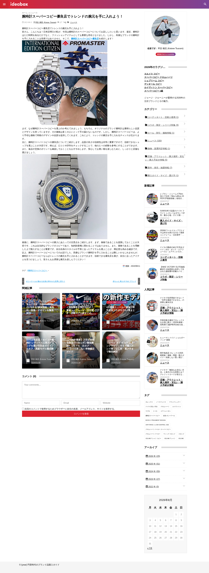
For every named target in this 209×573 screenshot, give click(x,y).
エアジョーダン (166, 411)
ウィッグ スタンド (169, 434)
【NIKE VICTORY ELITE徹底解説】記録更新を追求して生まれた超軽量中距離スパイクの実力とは (172, 269)
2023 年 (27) (154, 479)
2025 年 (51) (154, 464)
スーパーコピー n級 (153, 91)
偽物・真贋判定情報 (158, 148)
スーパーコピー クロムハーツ (158, 77)
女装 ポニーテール (169, 415)
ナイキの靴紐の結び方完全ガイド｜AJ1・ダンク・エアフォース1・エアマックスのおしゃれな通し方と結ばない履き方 (172, 249)
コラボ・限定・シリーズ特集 (163, 125)
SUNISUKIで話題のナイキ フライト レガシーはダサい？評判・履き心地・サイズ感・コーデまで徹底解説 (172, 213)
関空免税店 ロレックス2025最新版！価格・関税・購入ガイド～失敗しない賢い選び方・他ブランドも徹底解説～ (172, 355)
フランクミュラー (175, 402)
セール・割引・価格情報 (160, 133)
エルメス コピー (152, 74)
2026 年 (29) (154, 456)
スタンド (181, 434)
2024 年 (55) (154, 471)
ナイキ (155, 411)
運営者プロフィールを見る (165, 54)
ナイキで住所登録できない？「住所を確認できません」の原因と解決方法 (172, 300)
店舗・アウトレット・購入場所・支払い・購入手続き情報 (164, 158)
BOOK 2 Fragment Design (155, 420)
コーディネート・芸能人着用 (163, 117)
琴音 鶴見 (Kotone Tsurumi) (45, 22)
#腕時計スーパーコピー (37, 270)
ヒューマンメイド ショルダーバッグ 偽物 (172, 339)
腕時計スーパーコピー (153, 415)
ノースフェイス (161, 402)
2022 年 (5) (153, 486)
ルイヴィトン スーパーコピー (158, 87)
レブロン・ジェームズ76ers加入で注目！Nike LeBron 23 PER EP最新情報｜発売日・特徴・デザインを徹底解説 (172, 196)
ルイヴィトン (176, 406)
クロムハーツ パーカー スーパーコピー (158, 429)
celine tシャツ (169, 438)
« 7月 (149, 548)
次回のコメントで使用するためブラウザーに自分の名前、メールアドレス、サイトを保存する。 (70, 409)
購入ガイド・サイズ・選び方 (163, 175)
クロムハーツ (165, 406)
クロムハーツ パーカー (153, 434)
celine (181, 438)
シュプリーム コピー (154, 80)
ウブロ (148, 411)
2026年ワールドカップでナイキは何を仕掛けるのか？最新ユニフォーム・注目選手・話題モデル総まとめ (172, 232)
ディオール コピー (153, 84)
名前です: (152, 48)
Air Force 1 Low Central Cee (157, 425)
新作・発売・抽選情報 (159, 167)
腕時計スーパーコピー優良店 (85, 38)
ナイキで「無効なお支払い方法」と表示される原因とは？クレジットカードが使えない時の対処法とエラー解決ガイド (172, 372)
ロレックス (149, 402)
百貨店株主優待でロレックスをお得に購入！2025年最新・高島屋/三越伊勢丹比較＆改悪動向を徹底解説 (172, 322)
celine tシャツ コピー (153, 438)
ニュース (73, 22)
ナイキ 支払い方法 (151, 406)
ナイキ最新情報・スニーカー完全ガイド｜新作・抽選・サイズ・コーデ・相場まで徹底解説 (19, 4)
